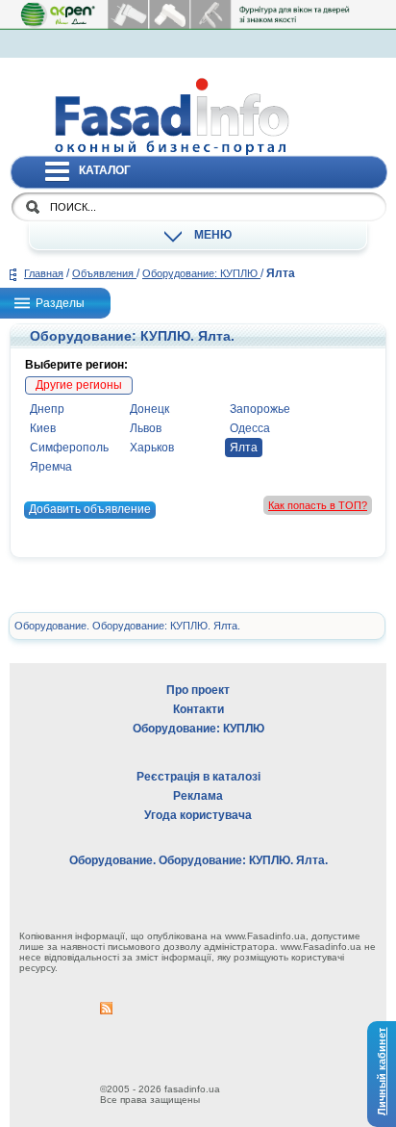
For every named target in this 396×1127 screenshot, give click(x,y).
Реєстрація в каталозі (198, 776)
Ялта (244, 447)
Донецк (149, 409)
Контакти (198, 709)
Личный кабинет (381, 1070)
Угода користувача (198, 815)
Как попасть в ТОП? (317, 505)
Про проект (198, 690)
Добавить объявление (90, 509)
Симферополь (69, 447)
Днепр (47, 409)
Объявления (104, 273)
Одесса (250, 428)
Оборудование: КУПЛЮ (201, 273)
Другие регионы (79, 385)
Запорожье (260, 409)
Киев (43, 428)
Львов (145, 428)
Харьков (152, 447)
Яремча (51, 467)
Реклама (198, 796)
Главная (43, 273)
